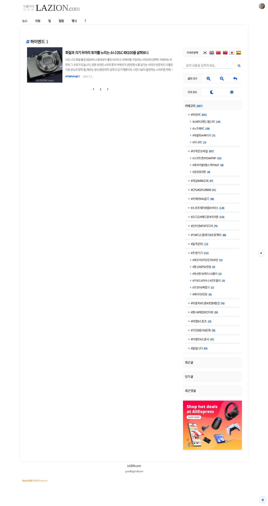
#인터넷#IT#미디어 (204, 226)
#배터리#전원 (201, 294)
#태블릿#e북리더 (203, 135)
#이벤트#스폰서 (202, 339)
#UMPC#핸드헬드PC (206, 121)
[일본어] (232, 52)
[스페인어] (238, 52)
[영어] (211, 52)
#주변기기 (200, 253)
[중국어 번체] (225, 52)
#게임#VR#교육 (202, 181)
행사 (74, 20)
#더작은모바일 (202, 151)
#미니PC (199, 142)
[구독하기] (261, 253)
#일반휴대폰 (201, 172)
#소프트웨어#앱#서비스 (207, 208)
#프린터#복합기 (203, 287)
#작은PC (199, 114)
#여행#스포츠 (201, 321)
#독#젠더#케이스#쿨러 (207, 273)
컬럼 (61, 20)
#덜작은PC (199, 244)
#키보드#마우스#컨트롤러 (208, 280)
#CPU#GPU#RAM (203, 190)
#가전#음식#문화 (203, 330)
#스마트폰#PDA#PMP (206, 158)
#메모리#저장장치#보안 (207, 260)
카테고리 (193, 106)
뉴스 (24, 20)
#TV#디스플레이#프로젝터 (208, 235)
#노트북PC (201, 128)
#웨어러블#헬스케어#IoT (207, 165)
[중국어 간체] (218, 52)
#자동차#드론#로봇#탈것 (207, 303)
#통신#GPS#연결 (203, 267)
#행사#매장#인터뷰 (204, 312)
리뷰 (37, 20)
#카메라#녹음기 (202, 199)
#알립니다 (199, 348)
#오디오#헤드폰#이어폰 (207, 217)
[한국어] (205, 52)
